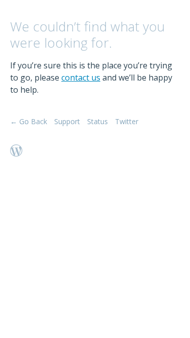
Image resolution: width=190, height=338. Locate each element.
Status (97, 121)
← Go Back (28, 121)
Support (67, 121)
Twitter (126, 121)
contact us (80, 77)
